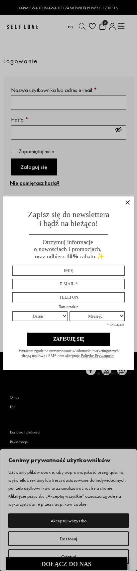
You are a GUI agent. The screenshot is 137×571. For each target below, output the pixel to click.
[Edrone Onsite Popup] (68, 285)
